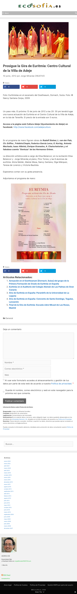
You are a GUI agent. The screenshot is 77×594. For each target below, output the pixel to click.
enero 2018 (7, 477)
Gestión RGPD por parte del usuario (60, 585)
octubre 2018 (7, 475)
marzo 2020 (7, 468)
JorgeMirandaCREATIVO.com (23, 561)
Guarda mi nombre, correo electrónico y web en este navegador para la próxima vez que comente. (39, 391)
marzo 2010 (7, 512)
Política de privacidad (61, 383)
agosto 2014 (7, 486)
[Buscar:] (38, 444)
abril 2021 (7, 466)
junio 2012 (7, 503)
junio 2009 (7, 516)
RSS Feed (6, 575)
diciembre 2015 (8, 482)
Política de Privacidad (64, 419)
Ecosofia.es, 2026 (39, 590)
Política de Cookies (21, 585)
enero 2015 (7, 484)
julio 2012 (6, 500)
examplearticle (6, 578)
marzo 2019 (7, 473)
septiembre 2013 (8, 491)
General (9, 318)
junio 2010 (7, 510)
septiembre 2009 (9, 514)
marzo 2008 (7, 526)
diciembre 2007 (8, 528)
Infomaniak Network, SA (19, 419)
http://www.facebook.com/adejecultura (32, 127)
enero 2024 (7, 461)
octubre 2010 (8, 507)
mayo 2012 (7, 505)
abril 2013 (7, 493)
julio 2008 (7, 523)
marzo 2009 (7, 521)
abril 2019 (7, 470)
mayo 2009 (7, 519)
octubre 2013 (8, 489)
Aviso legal (8, 585)
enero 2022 (7, 463)
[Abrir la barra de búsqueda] (76, 13)
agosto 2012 (7, 498)
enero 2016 (7, 479)
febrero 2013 (7, 496)
